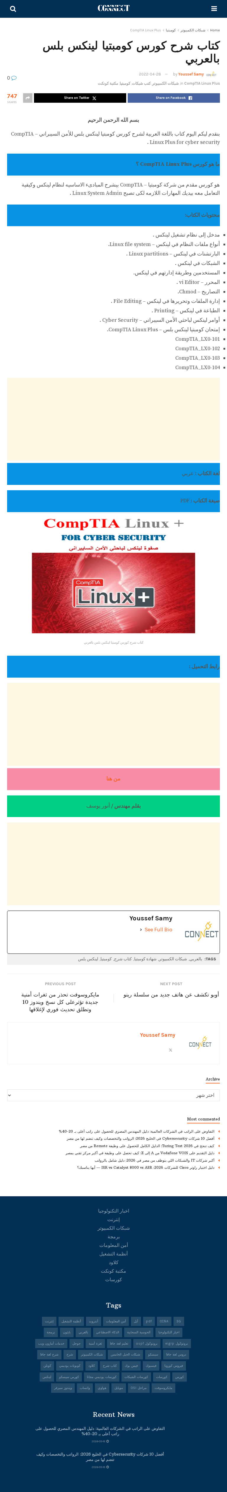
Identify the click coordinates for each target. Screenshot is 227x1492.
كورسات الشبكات (136, 1377)
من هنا (113, 778)
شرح (70, 1354)
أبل (136, 1321)
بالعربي (195, 959)
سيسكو (153, 1354)
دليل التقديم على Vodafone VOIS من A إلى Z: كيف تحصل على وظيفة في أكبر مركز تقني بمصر (140, 1153)
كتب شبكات (141, 83)
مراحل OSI (139, 1388)
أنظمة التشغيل (113, 1254)
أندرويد (93, 1321)
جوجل (76, 1343)
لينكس (47, 1377)
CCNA (164, 1321)
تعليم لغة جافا (119, 1343)
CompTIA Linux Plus (145, 30)
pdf (149, 1321)
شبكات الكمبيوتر (193, 30)
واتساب (85, 1388)
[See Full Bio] (141, 929)
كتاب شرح (123, 959)
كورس (179, 1377)
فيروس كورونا (173, 1366)
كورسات (113, 1279)
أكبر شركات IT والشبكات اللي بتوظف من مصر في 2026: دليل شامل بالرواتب (154, 1160)
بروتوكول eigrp (177, 1343)
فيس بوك (131, 1366)
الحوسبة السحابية (138, 1332)
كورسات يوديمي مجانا (101, 1377)
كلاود (114, 1262)
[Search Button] (13, 9)
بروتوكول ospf (147, 1343)
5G (178, 1321)
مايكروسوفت (163, 1388)
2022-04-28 (150, 74)
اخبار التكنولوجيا (113, 1211)
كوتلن (47, 1366)
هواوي (102, 1388)
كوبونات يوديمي (69, 1366)
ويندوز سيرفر (63, 1388)
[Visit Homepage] (113, 9)
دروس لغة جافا (176, 1354)
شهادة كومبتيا (145, 959)
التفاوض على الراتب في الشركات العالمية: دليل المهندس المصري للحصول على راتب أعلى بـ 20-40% (136, 1131)
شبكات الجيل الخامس (125, 1354)
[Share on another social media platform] (28, 98)
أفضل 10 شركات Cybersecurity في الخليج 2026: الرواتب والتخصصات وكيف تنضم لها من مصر (140, 1138)
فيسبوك (151, 1366)
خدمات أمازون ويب (51, 1343)
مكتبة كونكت (108, 83)
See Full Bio (158, 929)
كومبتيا (171, 30)
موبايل (118, 1388)
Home (215, 30)
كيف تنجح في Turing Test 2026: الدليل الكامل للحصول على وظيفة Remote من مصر (147, 1146)
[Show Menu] (214, 9)
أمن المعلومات (113, 1245)
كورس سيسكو (69, 1377)
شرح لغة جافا (49, 1354)
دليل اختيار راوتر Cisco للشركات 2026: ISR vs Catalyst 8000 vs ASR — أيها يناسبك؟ (145, 1167)
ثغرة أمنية (95, 1343)
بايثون (67, 1332)
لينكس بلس (88, 959)
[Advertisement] (113, 419)
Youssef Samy (191, 74)
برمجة (114, 1236)
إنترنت (113, 1219)
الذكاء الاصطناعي (107, 1332)
